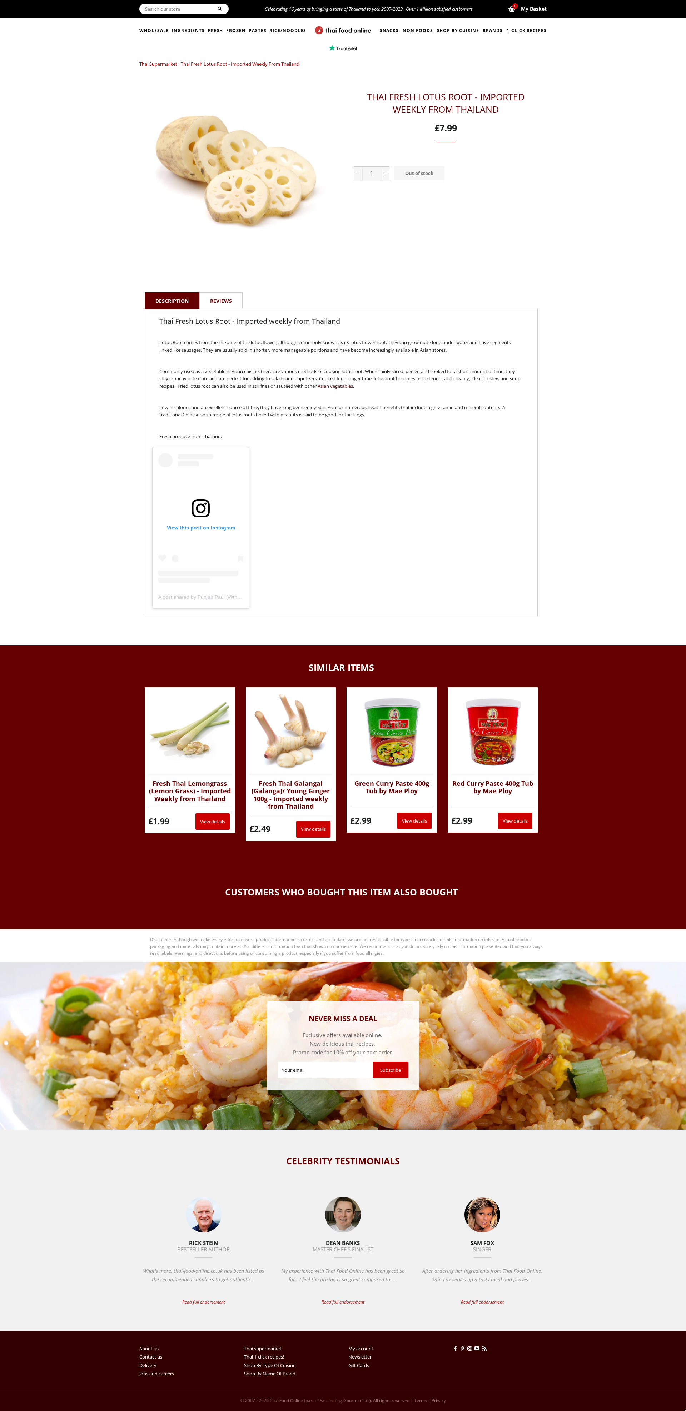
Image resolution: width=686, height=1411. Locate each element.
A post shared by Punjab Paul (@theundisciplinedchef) (219, 597)
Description (172, 300)
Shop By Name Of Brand (269, 1373)
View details (212, 821)
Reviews (221, 300)
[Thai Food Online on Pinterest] (463, 1348)
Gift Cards (358, 1365)
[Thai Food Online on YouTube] (478, 1348)
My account (360, 1348)
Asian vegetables (335, 386)
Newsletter (360, 1357)
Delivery (147, 1365)
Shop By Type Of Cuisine (269, 1365)
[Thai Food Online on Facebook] (456, 1348)
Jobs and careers (156, 1373)
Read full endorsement (203, 1302)
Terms (420, 1400)
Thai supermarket (158, 64)
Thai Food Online (286, 1400)
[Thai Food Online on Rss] (485, 1348)
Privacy (439, 1400)
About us (149, 1348)
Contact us (150, 1357)
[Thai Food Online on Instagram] (470, 1348)
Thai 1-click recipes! (264, 1357)
